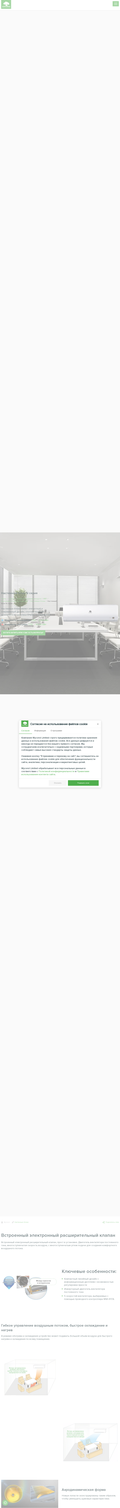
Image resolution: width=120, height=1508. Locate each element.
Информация (40, 731)
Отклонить (58, 783)
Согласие (25, 731)
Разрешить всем (83, 783)
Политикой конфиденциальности (56, 771)
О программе (56, 731)
